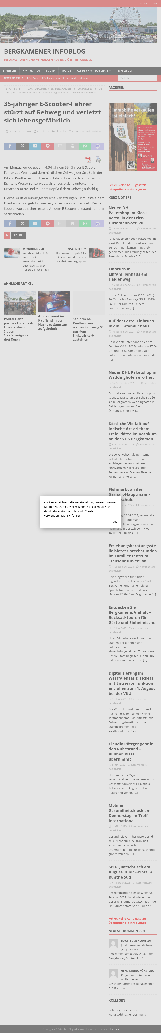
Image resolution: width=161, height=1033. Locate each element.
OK (115, 521)
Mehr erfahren (71, 515)
